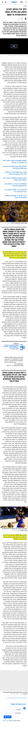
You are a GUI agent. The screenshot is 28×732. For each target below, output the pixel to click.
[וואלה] (14, 2)
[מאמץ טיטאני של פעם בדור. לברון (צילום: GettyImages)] (14, 213)
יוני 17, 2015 (10, 365)
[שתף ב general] (2, 2)
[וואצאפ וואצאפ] (5, 2)
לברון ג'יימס (15, 697)
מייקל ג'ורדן (9, 697)
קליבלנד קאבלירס (23, 697)
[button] (21, 2)
